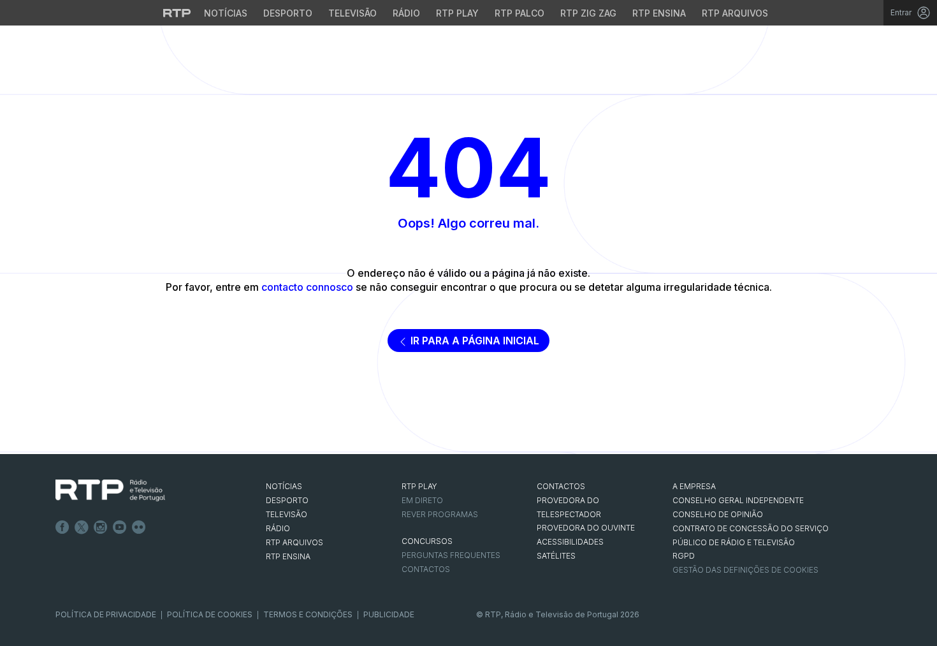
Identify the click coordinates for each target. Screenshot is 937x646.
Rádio (406, 13)
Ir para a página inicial (473, 340)
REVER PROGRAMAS (440, 514)
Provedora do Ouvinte (586, 527)
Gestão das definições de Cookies (745, 570)
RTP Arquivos (735, 13)
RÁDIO (278, 528)
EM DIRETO (422, 500)
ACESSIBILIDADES (570, 542)
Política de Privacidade (105, 614)
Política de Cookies (209, 614)
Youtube (120, 527)
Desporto (287, 13)
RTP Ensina (659, 13)
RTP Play (457, 13)
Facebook (62, 527)
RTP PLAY (419, 486)
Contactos (426, 569)
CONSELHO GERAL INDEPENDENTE (738, 500)
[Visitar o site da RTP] (177, 13)
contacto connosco (307, 287)
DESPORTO (287, 500)
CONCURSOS (427, 541)
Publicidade (388, 614)
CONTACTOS (561, 486)
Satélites (556, 556)
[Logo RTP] (110, 490)
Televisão (352, 13)
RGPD (683, 556)
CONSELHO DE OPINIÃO (717, 514)
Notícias (225, 13)
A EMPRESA (694, 486)
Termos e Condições (307, 614)
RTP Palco (519, 13)
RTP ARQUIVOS (294, 542)
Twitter (82, 527)
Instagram (101, 527)
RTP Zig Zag (588, 13)
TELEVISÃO (286, 514)
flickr (139, 527)
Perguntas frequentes (451, 555)
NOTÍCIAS (284, 486)
